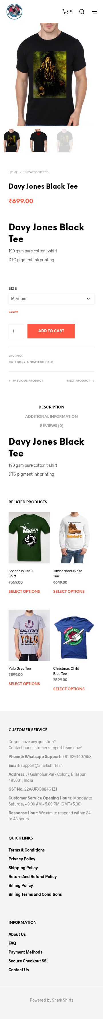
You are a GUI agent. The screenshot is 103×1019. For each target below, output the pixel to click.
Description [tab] (51, 407)
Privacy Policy (22, 858)
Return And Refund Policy (33, 876)
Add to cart (51, 331)
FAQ (12, 943)
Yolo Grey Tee (20, 668)
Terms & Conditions (27, 849)
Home (13, 172)
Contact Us (19, 969)
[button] (67, 11)
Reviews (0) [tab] (51, 426)
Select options (24, 592)
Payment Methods (25, 952)
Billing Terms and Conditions (35, 894)
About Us (17, 934)
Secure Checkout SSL (28, 960)
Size (13, 289)
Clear (13, 312)
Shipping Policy (23, 867)
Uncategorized (35, 172)
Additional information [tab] (51, 417)
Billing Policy (21, 885)
